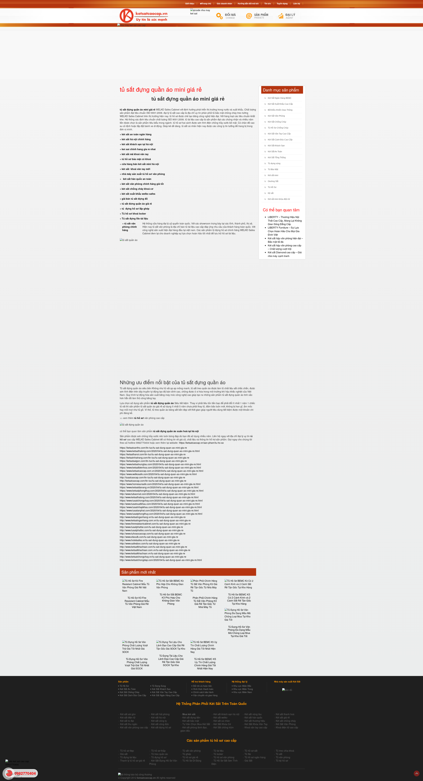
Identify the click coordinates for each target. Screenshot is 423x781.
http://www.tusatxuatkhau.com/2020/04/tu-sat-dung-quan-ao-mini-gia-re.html (160, 503)
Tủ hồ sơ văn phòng (223, 757)
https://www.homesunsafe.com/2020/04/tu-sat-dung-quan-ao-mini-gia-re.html (160, 484)
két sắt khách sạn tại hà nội (137, 144)
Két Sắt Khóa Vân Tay (256, 724)
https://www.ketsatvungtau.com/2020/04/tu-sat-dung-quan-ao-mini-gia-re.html (160, 464)
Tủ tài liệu (218, 750)
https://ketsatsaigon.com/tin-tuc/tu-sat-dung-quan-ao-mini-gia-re (153, 460)
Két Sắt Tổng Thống (277, 157)
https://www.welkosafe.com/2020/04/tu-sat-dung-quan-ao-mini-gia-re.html (158, 474)
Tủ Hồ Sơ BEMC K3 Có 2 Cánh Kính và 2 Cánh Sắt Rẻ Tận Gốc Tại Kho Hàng (239, 599)
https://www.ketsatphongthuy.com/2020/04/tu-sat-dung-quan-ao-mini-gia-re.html (161, 490)
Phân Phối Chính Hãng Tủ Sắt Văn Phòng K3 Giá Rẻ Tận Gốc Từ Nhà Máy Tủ (205, 602)
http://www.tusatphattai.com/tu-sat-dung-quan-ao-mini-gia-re (151, 527)
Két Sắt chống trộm (223, 727)
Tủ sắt (279, 754)
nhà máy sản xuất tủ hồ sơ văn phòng (143, 174)
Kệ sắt (270, 193)
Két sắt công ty (159, 720)
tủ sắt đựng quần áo (162, 403)
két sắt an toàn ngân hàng (137, 134)
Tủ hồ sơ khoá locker (134, 213)
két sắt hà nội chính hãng (136, 139)
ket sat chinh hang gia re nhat (139, 149)
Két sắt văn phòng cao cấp (134, 727)
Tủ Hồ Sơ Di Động (191, 760)
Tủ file (248, 754)
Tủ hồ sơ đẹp (127, 750)
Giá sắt (124, 754)
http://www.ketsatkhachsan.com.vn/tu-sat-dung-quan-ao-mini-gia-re (155, 550)
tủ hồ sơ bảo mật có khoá (136, 159)
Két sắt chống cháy (286, 720)
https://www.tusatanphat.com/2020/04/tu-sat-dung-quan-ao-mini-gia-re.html (159, 510)
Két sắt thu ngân (128, 724)
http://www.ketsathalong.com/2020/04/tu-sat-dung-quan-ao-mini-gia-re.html (159, 497)
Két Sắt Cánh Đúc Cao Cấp (280, 140)
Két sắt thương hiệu (255, 720)
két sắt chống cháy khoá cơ (137, 188)
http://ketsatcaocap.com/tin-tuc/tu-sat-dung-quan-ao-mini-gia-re (153, 480)
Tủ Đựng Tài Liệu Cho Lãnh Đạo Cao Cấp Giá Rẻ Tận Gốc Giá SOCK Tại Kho (170, 660)
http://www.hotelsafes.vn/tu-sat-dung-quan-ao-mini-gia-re (149, 540)
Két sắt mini (273, 175)
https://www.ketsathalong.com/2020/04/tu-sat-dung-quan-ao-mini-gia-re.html (160, 451)
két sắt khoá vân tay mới (136, 169)
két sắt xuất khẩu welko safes (138, 193)
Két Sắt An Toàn (275, 151)
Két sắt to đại (127, 720)
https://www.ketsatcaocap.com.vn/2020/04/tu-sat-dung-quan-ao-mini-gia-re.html (161, 470)
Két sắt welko (220, 717)
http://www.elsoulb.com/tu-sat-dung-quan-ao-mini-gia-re (149, 536)
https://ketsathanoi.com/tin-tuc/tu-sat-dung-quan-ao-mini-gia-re (153, 454)
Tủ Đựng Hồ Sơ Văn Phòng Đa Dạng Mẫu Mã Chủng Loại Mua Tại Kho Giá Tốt (239, 631)
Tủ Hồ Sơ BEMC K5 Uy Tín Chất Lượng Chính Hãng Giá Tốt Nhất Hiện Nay (205, 663)
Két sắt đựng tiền (191, 717)
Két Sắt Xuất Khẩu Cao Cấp (280, 104)
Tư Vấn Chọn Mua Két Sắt (196, 724)
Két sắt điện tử (127, 717)
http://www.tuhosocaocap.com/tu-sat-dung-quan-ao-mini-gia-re (152, 533)
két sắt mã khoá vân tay (135, 154)
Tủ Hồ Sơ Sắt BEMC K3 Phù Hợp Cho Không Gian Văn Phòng (171, 599)
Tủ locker (218, 754)
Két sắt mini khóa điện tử (279, 199)
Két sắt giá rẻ (283, 717)
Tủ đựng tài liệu (128, 757)
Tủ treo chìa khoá (285, 750)
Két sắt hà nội (158, 717)
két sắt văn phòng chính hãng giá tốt (143, 183)
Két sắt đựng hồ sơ (161, 727)
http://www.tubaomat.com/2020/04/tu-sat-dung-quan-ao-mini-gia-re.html (157, 494)
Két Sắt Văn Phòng (276, 116)
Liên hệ (296, 3)
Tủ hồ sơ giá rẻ (190, 757)
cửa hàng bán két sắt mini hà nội (140, 164)
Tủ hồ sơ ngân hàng (255, 757)
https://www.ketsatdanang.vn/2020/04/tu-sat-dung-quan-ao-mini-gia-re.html (159, 487)
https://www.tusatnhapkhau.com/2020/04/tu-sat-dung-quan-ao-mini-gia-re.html (161, 507)
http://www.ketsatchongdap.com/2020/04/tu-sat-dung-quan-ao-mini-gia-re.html (161, 560)
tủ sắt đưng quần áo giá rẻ (137, 203)
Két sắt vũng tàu (253, 714)
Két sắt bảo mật (190, 720)
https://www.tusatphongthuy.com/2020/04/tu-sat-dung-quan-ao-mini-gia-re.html (161, 513)
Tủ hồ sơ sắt (251, 750)
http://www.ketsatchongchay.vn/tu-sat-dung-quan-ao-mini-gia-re (153, 556)
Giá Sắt (248, 760)
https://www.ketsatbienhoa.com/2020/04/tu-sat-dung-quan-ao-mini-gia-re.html (160, 467)
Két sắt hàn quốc (253, 717)
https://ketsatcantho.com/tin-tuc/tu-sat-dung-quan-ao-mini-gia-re (153, 447)
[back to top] (417, 773)
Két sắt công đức (160, 724)
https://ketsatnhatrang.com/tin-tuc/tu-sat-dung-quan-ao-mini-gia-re (154, 457)
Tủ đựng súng (274, 163)
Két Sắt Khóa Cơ (222, 724)
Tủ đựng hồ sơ (158, 757)
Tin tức (267, 3)
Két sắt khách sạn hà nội (226, 714)
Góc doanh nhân (224, 3)
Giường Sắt (273, 181)
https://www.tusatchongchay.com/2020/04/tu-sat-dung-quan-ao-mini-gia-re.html (161, 500)
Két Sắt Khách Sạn (276, 145)
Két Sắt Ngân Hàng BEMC (279, 98)
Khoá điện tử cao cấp (287, 727)
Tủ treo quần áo (159, 754)
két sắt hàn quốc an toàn (136, 178)
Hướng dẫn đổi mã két (248, 3)
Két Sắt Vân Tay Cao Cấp (279, 134)
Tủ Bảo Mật (273, 169)
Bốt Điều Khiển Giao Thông (280, 110)
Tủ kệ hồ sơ (282, 760)
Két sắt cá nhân (221, 720)
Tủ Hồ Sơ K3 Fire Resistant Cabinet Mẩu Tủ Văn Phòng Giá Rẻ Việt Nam (137, 602)
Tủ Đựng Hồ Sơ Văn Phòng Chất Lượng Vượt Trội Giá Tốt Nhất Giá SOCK (137, 663)
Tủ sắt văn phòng (191, 750)
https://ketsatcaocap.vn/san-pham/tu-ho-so (201, 442)
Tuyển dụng (282, 3)
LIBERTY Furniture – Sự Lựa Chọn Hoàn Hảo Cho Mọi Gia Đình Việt (283, 231)
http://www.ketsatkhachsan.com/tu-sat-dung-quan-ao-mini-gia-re (153, 546)
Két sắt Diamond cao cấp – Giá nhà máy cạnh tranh (285, 253)
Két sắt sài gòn (128, 714)
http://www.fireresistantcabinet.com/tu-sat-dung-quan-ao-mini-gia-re (155, 523)
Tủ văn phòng (283, 757)
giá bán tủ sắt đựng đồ (135, 198)
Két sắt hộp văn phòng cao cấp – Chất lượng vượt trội (284, 247)
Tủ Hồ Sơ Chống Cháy (278, 128)
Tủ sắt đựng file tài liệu (135, 218)
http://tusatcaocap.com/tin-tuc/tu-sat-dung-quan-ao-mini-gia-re (152, 477)
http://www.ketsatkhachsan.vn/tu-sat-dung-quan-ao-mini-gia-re (152, 553)
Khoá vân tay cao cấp (256, 727)
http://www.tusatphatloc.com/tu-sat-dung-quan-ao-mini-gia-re (151, 530)
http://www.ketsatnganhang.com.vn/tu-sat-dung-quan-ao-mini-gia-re (155, 520)
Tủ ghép (186, 754)
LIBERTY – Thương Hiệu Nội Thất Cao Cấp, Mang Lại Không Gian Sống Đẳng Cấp (285, 220)
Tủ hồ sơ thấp (158, 750)
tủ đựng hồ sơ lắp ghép (135, 208)
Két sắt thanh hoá (285, 714)
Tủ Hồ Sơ (272, 187)
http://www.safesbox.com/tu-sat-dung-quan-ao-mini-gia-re (150, 543)
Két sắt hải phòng (160, 714)
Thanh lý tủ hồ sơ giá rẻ (132, 760)
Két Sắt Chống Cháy (277, 122)
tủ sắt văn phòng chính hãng (129, 227)
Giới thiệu (189, 3)
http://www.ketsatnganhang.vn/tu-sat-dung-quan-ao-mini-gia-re (153, 517)
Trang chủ (206, 3)
